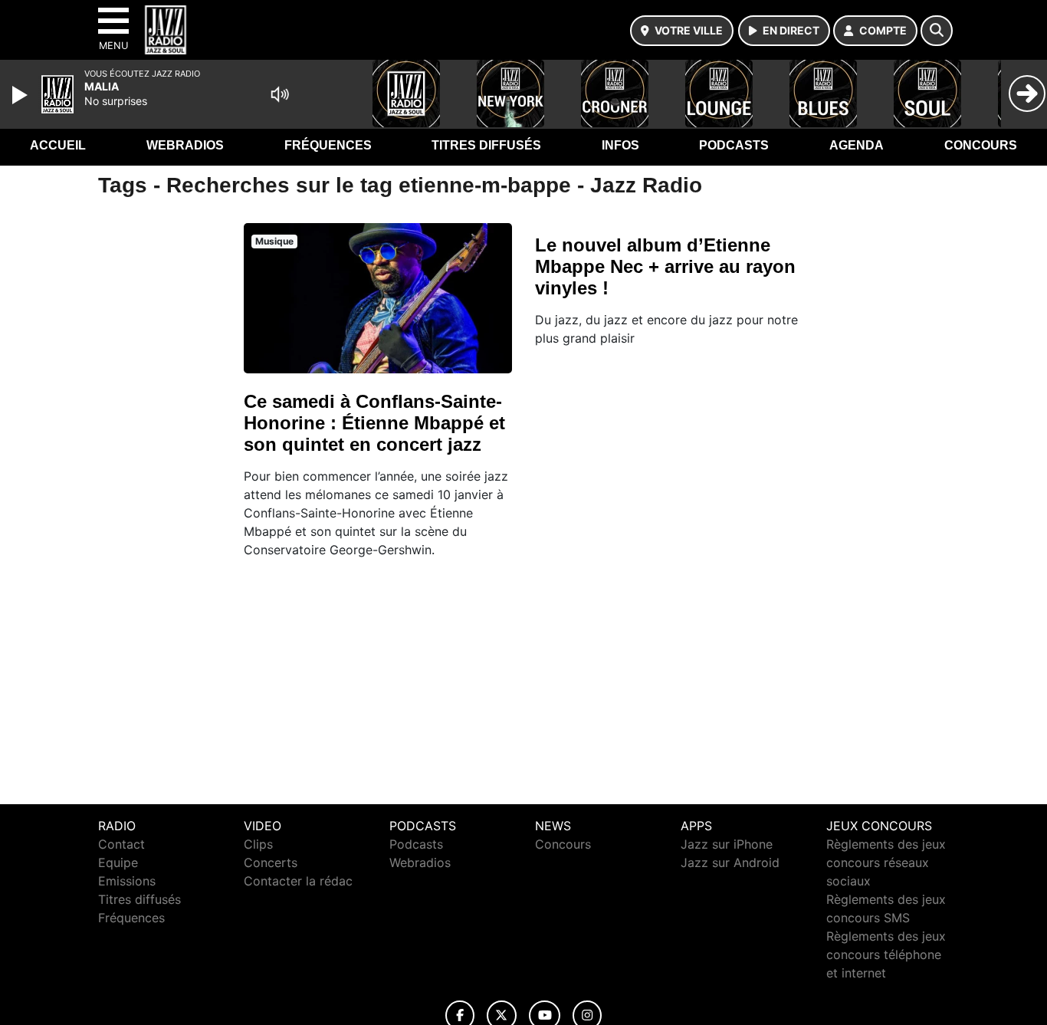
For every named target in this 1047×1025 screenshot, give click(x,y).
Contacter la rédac (298, 881)
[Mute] (279, 94)
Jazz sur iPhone (727, 844)
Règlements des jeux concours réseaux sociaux (886, 862)
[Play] (21, 95)
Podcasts (734, 145)
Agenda (856, 145)
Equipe (118, 862)
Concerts (270, 862)
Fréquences (328, 145)
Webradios (185, 145)
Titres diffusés (486, 145)
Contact (121, 844)
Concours (980, 145)
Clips (258, 844)
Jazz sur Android (730, 862)
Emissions (127, 881)
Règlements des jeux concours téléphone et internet (886, 954)
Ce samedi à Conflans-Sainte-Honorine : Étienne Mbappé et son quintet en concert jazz (374, 423)
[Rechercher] (937, 30)
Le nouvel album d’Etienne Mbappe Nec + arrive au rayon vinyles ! (665, 266)
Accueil (58, 145)
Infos (620, 145)
